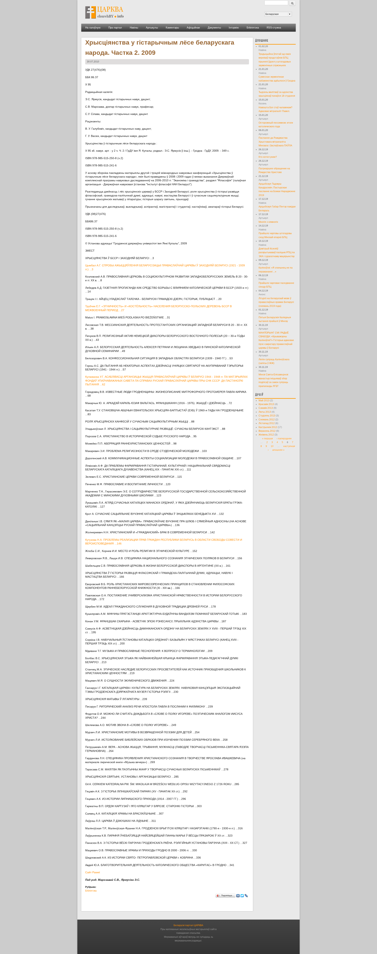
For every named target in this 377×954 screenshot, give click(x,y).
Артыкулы (152, 27)
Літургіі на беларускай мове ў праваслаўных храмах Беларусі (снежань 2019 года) (276, 302)
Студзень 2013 (267, 415)
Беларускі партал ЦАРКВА (188, 925)
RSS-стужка (274, 27)
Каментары (172, 27)
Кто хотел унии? (268, 157)
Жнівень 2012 (266, 434)
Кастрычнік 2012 (268, 427)
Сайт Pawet (92, 872)
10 (272, 446)
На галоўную (93, 27)
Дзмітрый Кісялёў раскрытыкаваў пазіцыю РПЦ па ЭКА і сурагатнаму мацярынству (277, 252)
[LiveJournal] (246, 895)
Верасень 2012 (267, 431)
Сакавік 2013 (266, 408)
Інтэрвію (234, 27)
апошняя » (278, 450)
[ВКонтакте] (238, 895)
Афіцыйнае (193, 27)
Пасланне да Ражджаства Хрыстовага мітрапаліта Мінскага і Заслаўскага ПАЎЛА (275, 142)
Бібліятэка (253, 27)
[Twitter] (242, 895)
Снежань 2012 (267, 419)
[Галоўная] (104, 19)
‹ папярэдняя (284, 438)
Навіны (134, 27)
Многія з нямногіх (268, 222)
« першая (267, 438)
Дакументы (214, 27)
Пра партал (115, 27)
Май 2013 (264, 400)
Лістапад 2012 (267, 423)
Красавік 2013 (266, 404)
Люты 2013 (265, 412)
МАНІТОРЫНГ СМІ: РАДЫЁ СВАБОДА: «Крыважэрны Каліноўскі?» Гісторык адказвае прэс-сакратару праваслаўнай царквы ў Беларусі (276, 340)
